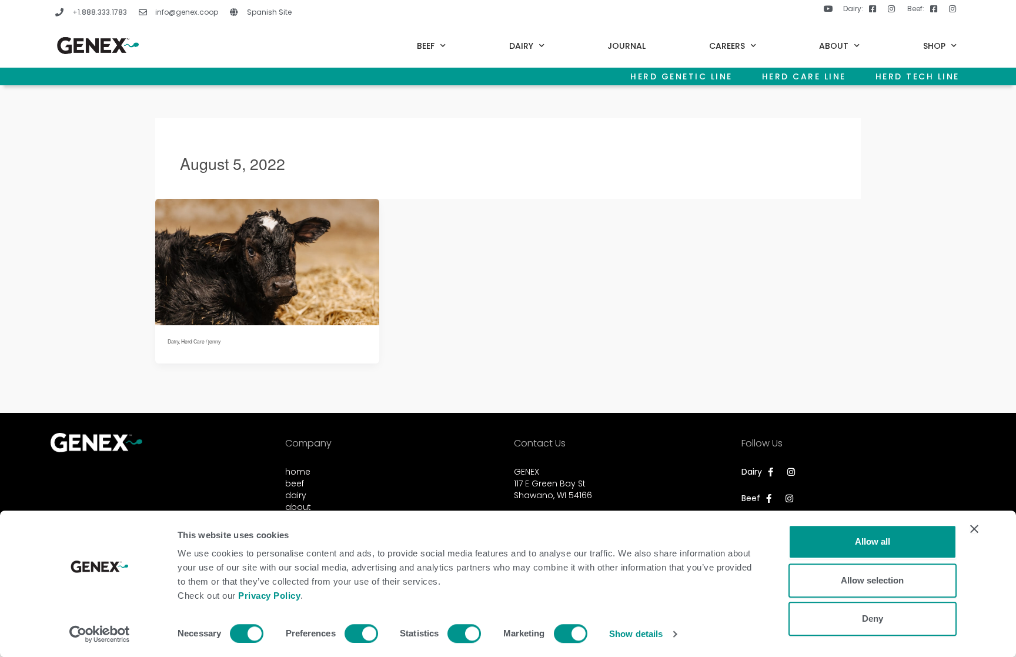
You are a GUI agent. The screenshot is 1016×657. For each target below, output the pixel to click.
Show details (636, 634)
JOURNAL (626, 46)
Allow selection (872, 580)
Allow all (872, 541)
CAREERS (727, 46)
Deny (872, 618)
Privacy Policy (269, 596)
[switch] (361, 633)
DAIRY (521, 46)
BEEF (426, 46)
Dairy (173, 341)
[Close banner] (974, 529)
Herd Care (193, 341)
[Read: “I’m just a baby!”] (267, 260)
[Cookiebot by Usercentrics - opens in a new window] (99, 634)
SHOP (934, 46)
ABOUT (833, 46)
